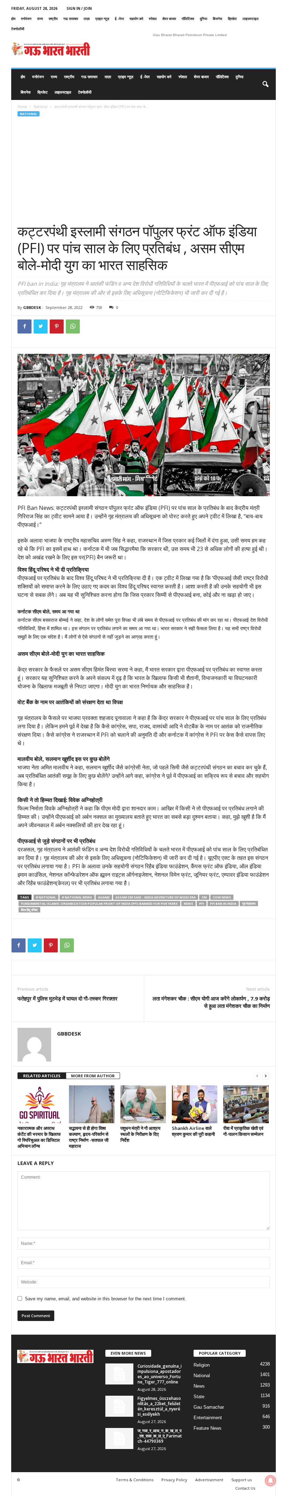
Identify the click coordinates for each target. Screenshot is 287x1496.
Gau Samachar (209, 1407)
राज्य (40, 18)
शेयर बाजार (169, 18)
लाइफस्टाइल (251, 18)
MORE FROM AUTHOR (93, 1075)
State (199, 1396)
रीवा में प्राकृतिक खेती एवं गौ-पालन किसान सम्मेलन (243, 1131)
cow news (222, 897)
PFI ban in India (223, 903)
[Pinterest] (57, 326)
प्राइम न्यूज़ (102, 18)
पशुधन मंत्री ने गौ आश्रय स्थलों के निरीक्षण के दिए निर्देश (140, 1134)
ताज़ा (87, 18)
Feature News (208, 1428)
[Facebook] (24, 326)
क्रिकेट (232, 18)
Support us (241, 1479)
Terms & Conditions (134, 1479)
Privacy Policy (174, 1479)
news (188, 903)
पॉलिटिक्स (188, 18)
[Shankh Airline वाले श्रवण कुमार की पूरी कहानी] (194, 1104)
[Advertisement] (144, 170)
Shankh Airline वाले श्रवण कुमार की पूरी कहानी (193, 1131)
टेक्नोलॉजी (17, 28)
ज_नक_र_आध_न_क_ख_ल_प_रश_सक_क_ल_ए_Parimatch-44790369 (160, 1436)
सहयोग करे (136, 18)
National (41, 106)
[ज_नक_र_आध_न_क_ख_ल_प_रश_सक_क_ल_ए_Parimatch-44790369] (119, 1438)
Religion (202, 1365)
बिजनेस (217, 18)
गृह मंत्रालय (248, 903)
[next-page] (265, 1076)
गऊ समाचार (70, 18)
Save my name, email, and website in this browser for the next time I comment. (105, 1298)
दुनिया (203, 18)
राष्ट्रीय (53, 18)
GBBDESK (32, 307)
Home (22, 106)
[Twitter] (41, 326)
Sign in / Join (79, 8)
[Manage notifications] (270, 1480)
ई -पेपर (119, 18)
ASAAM (104, 897)
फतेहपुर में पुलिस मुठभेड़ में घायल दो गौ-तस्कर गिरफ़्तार (68, 998)
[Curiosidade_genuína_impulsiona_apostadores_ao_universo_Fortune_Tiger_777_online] (119, 1373)
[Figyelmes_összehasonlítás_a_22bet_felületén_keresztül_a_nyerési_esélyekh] (119, 1406)
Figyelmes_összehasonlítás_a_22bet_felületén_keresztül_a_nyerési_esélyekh (159, 1406)
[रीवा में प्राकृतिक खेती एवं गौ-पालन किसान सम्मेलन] (246, 1104)
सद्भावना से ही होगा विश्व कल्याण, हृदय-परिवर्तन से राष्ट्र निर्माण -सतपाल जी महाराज (88, 1137)
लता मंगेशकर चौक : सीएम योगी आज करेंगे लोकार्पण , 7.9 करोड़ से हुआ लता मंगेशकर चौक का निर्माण (211, 1002)
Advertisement (209, 1479)
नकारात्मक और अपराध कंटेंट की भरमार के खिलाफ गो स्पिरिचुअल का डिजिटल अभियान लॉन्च (39, 1137)
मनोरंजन (26, 18)
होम (13, 18)
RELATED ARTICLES (42, 1075)
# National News (77, 897)
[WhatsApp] (73, 326)
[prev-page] (257, 1076)
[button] (265, 84)
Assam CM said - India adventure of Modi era (155, 897)
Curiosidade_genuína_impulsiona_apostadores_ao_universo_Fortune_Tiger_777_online (160, 1374)
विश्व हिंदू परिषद (29, 910)
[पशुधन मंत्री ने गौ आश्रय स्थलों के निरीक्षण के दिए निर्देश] (143, 1104)
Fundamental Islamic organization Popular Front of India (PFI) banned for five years (99, 903)
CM (204, 897)
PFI (201, 903)
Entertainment (208, 1417)
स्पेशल (153, 18)
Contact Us (245, 1488)
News (199, 1386)
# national (46, 897)
